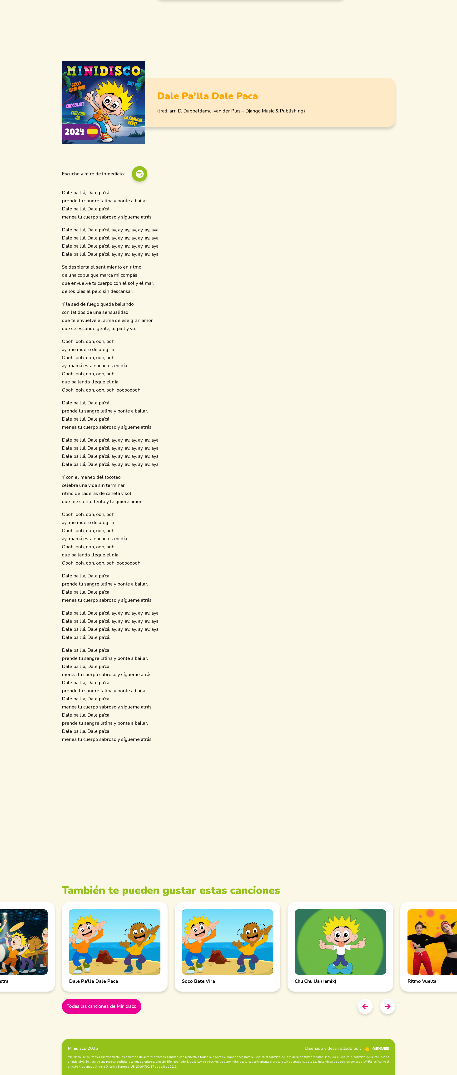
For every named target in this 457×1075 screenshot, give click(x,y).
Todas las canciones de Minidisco (102, 1006)
